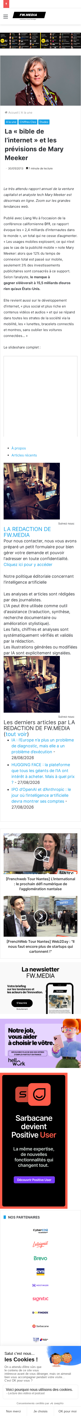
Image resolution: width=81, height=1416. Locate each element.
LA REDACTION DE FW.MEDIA (27, 532)
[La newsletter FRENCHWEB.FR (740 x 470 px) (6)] (40, 1013)
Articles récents (24, 455)
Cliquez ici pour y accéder (28, 564)
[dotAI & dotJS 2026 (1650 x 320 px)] (40, 40)
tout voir (16, 734)
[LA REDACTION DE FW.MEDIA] (32, 518)
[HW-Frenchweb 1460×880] (40, 1067)
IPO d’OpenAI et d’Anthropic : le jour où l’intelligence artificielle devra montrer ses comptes (41, 795)
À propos (18, 448)
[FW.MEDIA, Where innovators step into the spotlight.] (29, 16)
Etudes (44, 122)
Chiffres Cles (28, 122)
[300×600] (34, 1207)
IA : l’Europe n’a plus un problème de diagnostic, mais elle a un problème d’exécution (42, 746)
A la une (26, 112)
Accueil (12, 112)
